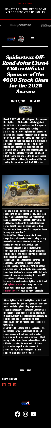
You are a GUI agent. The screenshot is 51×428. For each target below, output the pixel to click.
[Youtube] (33, 414)
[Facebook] (17, 414)
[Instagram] (25, 414)
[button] (32, 38)
